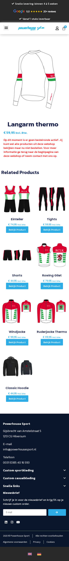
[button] (6, 27)
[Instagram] (12, 522)
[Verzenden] (57, 512)
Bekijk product (17, 230)
